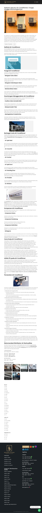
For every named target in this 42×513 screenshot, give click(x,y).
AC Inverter (6, 428)
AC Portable (6, 430)
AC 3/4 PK (6, 435)
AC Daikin (5, 394)
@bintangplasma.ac (12, 356)
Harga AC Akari (6, 502)
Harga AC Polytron (7, 494)
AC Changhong (6, 392)
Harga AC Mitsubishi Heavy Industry (10, 484)
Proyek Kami (6, 455)
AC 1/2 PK (6, 434)
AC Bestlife (6, 391)
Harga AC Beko (6, 498)
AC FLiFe (5, 395)
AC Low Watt (6, 426)
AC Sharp (5, 413)
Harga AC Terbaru (7, 457)
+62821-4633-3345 (12, 353)
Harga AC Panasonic (7, 486)
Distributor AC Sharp (7, 463)
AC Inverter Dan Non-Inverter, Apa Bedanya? (20, 206)
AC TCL (5, 414)
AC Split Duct (6, 425)
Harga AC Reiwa (7, 500)
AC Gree (5, 397)
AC (34, 152)
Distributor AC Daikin (7, 459)
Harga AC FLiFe (6, 475)
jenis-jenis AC (8, 201)
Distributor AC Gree (7, 461)
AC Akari (5, 386)
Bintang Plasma (19, 511)
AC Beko (5, 389)
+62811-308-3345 (27, 468)
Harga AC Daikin (7, 473)
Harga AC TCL (6, 492)
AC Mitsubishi (6, 405)
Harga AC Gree (6, 477)
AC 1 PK (5, 437)
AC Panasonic (6, 406)
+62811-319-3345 (11, 354)
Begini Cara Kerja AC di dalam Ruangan (23, 248)
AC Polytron (6, 408)
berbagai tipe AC (24, 347)
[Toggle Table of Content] (14, 44)
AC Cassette (6, 422)
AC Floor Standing (7, 420)
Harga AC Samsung (7, 488)
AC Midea (5, 403)
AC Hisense (6, 399)
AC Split (5, 419)
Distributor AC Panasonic (8, 465)
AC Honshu (6, 400)
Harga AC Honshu (7, 479)
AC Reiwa (5, 410)
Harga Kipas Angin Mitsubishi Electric (10, 504)
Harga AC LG (6, 481)
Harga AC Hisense (7, 496)
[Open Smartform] (39, 510)
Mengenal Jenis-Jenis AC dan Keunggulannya (14, 137)
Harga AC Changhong (7, 471)
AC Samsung (6, 411)
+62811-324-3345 (27, 478)
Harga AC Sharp (6, 490)
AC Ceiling (6, 423)
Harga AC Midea (7, 483)
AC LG (5, 402)
